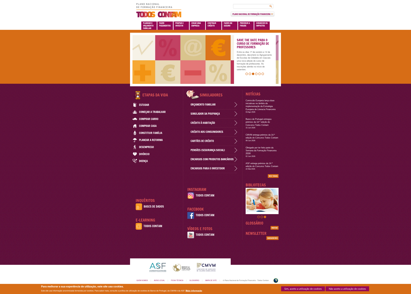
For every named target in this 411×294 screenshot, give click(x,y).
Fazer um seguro (228, 24)
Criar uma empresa (196, 24)
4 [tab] (256, 74)
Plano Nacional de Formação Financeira (251, 14)
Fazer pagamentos (165, 24)
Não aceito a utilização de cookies (347, 288)
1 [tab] (247, 74)
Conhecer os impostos (262, 24)
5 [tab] (260, 74)
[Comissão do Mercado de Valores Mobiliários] (206, 266)
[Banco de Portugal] (181, 266)
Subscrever (272, 238)
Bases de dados (154, 207)
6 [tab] (263, 74)
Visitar (274, 227)
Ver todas (273, 176)
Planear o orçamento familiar (148, 26)
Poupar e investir (179, 24)
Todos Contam (153, 226)
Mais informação (194, 290)
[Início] (159, 10)
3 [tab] (253, 74)
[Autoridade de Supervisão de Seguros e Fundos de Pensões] (157, 266)
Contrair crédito (212, 24)
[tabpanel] (205, 59)
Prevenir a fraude (245, 24)
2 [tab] (250, 74)
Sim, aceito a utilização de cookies (303, 288)
